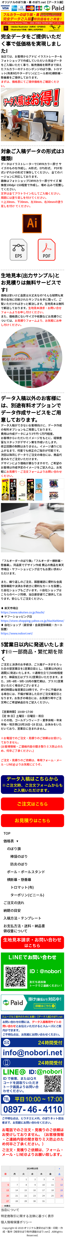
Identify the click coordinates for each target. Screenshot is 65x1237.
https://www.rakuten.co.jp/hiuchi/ (23, 612)
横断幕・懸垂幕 (19, 879)
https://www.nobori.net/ (17, 633)
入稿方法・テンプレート (22, 918)
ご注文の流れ (13, 902)
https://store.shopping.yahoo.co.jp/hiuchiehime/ (32, 620)
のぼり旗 (14, 848)
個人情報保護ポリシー (16, 1222)
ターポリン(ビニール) (27, 894)
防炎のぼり (19, 864)
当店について (10, 1210)
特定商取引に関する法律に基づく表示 (27, 1216)
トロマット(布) (22, 887)
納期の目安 (12, 910)
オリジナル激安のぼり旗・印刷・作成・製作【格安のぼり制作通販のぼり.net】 (33, 1229)
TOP (6, 833)
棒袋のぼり (19, 856)
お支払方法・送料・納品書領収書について (24, 928)
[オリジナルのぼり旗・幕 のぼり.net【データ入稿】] (32, 3)
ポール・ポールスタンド (26, 871)
